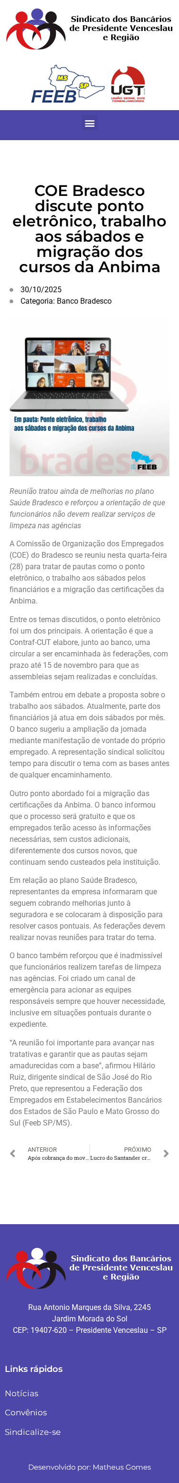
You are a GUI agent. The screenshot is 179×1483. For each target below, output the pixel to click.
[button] (89, 123)
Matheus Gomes (122, 1467)
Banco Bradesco (84, 301)
